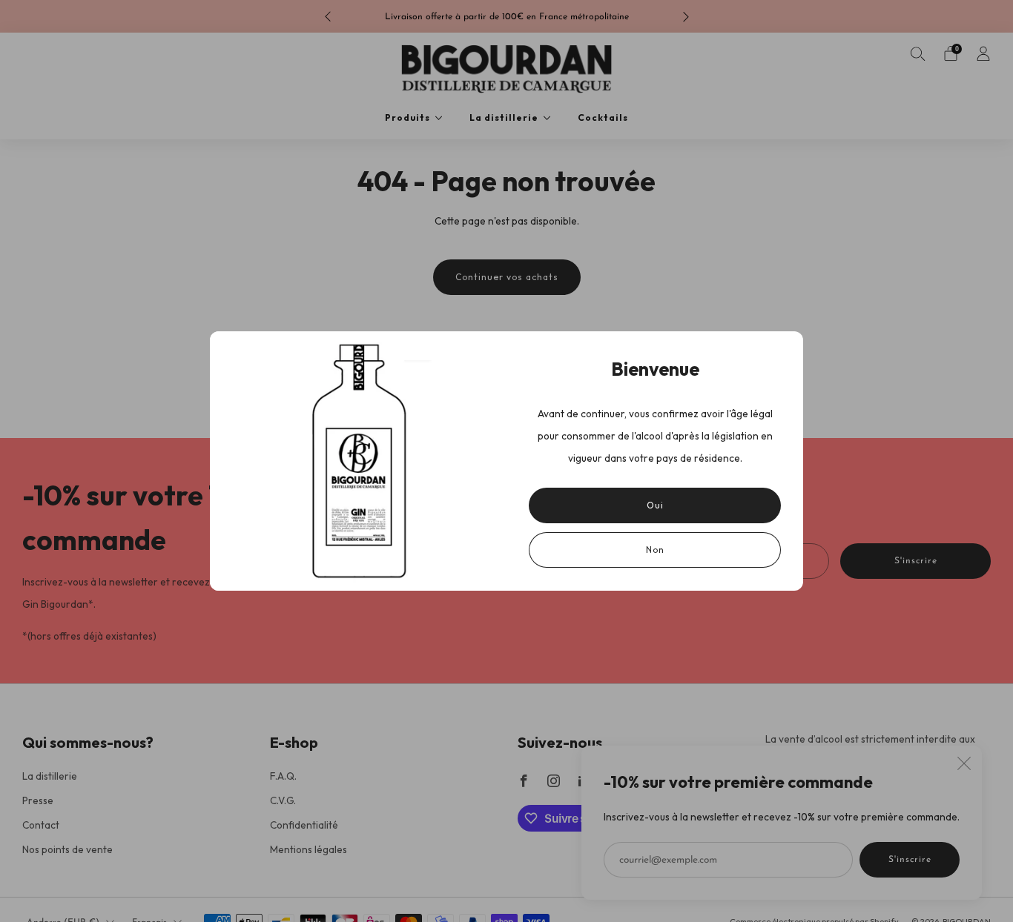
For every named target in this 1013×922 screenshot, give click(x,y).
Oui (655, 505)
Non (655, 549)
